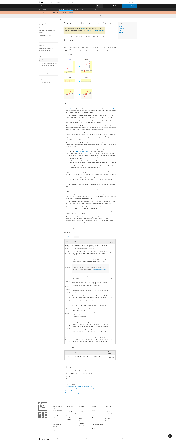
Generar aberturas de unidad (45, 53)
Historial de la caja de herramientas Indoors (47, 31)
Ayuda (54, 9)
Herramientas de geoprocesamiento (61, 19)
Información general (82, 6)
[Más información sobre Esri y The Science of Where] (42, 406)
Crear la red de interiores (71, 390)
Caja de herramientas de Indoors (77, 19)
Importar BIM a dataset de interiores (47, 56)
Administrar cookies (107, 439)
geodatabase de (110, 108)
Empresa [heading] (94, 402)
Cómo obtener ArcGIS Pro (129, 6)
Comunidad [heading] (68, 402)
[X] (43, 413)
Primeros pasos (47, 9)
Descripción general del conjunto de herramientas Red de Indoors (49, 64)
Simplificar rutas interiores (46, 82)
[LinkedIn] (46, 413)
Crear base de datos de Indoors (46, 38)
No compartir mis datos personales (122, 439)
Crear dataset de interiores (45, 35)
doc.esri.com (70, 12)
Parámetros (121, 32)
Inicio (39, 9)
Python (77, 9)
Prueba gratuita (117, 6)
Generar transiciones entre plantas (48, 76)
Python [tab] (76, 236)
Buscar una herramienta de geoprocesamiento (76, 393)
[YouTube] (46, 416)
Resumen (121, 26)
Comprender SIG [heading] (82, 402)
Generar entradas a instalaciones (48, 74)
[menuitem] (58, 407)
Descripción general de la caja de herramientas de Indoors (46, 24)
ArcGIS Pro (41, 5)
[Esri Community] (39, 416)
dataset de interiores (71, 108)
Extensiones (107, 6)
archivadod (83, 28)
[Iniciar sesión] (136, 2)
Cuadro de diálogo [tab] (68, 236)
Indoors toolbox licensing (45, 27)
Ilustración (121, 28)
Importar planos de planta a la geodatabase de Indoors (46, 49)
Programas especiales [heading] (110, 402)
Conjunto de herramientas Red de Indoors (95, 19)
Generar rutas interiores (46, 79)
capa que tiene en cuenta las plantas (93, 205)
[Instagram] (43, 416)
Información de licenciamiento (126, 36)
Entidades (92, 6)
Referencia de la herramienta (66, 9)
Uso (120, 30)
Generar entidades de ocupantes (46, 41)
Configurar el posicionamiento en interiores (46, 44)
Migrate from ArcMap (90, 9)
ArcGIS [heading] (54, 402)
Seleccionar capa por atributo (83, 151)
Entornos (121, 34)
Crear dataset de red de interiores (48, 71)
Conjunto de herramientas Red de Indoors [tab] (48, 59)
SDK (82, 9)
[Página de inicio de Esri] (41, 2)
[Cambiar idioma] (132, 2)
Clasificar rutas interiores (46, 68)
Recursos (99, 6)
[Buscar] (129, 2)
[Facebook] (39, 413)
